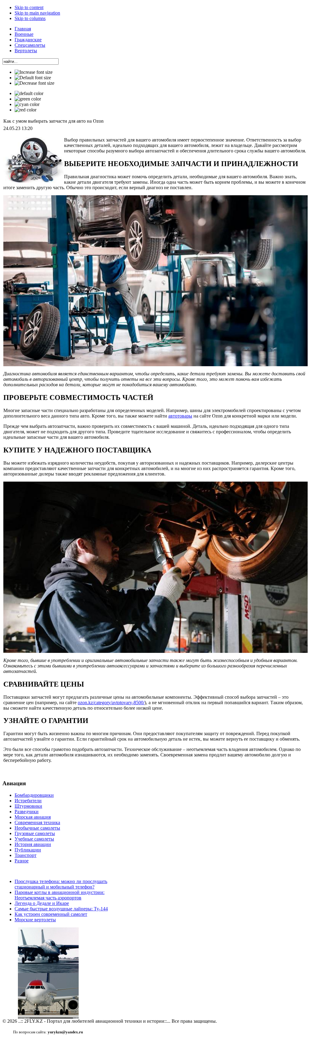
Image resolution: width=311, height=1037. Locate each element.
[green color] (28, 99)
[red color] (25, 110)
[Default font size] (33, 77)
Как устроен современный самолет (51, 914)
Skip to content (29, 7)
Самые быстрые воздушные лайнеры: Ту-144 (61, 908)
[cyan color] (27, 104)
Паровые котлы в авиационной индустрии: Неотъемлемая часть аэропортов (59, 895)
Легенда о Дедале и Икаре (42, 903)
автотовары (180, 415)
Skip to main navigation (37, 12)
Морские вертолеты (35, 919)
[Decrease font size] (34, 83)
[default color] (29, 93)
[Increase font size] (34, 72)
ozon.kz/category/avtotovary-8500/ (111, 702)
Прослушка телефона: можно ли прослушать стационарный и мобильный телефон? (61, 884)
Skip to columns (30, 18)
